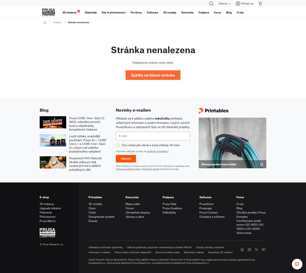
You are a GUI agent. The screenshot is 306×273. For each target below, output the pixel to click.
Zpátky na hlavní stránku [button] (153, 75)
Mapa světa (133, 204)
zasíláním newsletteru (157, 151)
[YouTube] (263, 249)
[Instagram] (249, 249)
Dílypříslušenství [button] (114, 12)
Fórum (130, 208)
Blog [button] (229, 12)
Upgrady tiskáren (50, 208)
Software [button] (152, 12)
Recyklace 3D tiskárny (220, 252)
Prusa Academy (172, 208)
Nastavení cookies (194, 252)
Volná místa (243, 232)
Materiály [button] (91, 12)
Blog (239, 208)
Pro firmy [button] (136, 12)
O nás (240, 204)
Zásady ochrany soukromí (210, 247)
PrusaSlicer (206, 204)
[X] (256, 249)
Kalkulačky (169, 212)
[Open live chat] (297, 264)
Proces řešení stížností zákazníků (133, 252)
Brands (93, 221)
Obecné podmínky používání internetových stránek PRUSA (159, 247)
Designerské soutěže (102, 216)
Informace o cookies (99, 252)
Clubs (92, 212)
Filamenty (46, 212)
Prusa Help (169, 204)
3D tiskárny (47, 204)
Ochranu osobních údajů (128, 169)
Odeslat (126, 158)
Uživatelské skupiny (138, 212)
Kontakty (242, 216)
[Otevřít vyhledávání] (211, 4)
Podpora (57, 22)
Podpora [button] (204, 12)
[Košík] (260, 4)
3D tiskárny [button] (70, 12)
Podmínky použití (150, 169)
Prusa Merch (47, 221)
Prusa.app (205, 208)
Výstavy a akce (135, 216)
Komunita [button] (187, 12)
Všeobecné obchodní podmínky (106, 247)
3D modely (95, 204)
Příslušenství (48, 216)
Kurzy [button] (217, 12)
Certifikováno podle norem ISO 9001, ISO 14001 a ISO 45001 (250, 224)
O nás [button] (240, 12)
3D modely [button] (169, 12)
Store (92, 208)
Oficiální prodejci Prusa (250, 212)
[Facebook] (242, 249)
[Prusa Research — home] (48, 12)
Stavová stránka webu (167, 252)
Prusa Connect (208, 212)
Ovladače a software (212, 216)
